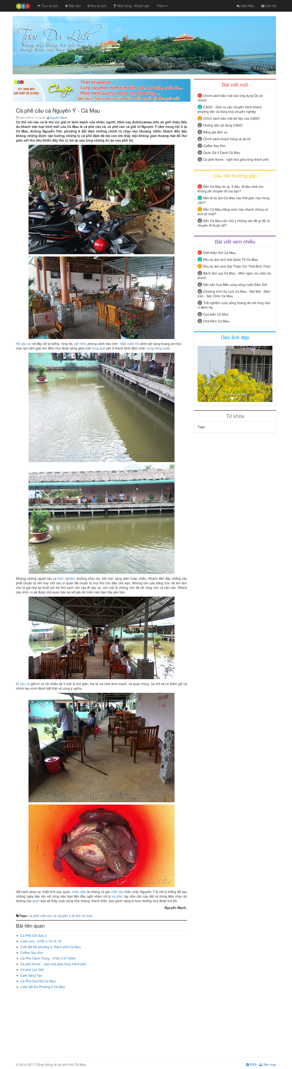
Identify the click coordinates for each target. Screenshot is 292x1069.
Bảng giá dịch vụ (215, 132)
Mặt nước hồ (129, 343)
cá (31, 592)
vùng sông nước (158, 348)
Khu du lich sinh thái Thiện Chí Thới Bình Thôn (237, 266)
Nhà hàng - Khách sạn (133, 5)
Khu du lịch (97, 5)
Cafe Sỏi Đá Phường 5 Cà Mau (43, 986)
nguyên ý (63, 915)
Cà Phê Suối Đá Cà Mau (38, 981)
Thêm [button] (161, 5)
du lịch (76, 915)
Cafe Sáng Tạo (31, 975)
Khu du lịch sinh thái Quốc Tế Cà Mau (230, 259)
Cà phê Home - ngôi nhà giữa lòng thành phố (53, 964)
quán (36, 900)
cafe (43, 915)
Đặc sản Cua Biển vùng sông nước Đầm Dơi (235, 284)
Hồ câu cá (23, 343)
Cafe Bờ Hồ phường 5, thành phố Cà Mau (51, 947)
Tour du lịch (49, 5)
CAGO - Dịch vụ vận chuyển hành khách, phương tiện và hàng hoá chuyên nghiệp (230, 109)
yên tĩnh (80, 343)
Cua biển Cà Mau (216, 314)
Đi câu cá (23, 683)
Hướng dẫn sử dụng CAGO (222, 125)
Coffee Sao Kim (32, 952)
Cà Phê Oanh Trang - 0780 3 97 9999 (48, 958)
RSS (252, 1064)
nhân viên (79, 891)
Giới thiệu (247, 5)
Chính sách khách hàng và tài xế (226, 139)
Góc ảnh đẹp (235, 337)
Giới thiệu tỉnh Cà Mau (219, 252)
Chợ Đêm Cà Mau (216, 321)
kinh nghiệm (67, 578)
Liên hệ (270, 5)
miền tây (117, 891)
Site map (269, 1064)
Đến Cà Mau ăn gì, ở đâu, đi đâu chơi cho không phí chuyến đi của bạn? (230, 188)
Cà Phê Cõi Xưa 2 (34, 935)
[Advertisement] (101, 1021)
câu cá (51, 915)
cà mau (87, 915)
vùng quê (98, 348)
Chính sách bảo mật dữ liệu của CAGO (231, 118)
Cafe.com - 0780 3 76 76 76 (41, 941)
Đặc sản (74, 5)
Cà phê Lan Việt (32, 969)
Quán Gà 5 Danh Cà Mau (221, 152)
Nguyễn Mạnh (58, 117)
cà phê (117, 896)
